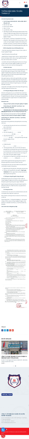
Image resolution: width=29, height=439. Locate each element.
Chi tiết (2, 363)
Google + (10, 330)
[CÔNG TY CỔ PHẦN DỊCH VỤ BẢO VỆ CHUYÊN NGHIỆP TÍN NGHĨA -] (5, 4)
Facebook (2, 330)
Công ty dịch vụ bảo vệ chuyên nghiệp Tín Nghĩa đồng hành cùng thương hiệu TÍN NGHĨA (13, 357)
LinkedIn (8, 330)
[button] (13, 366)
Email (13, 330)
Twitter (5, 330)
